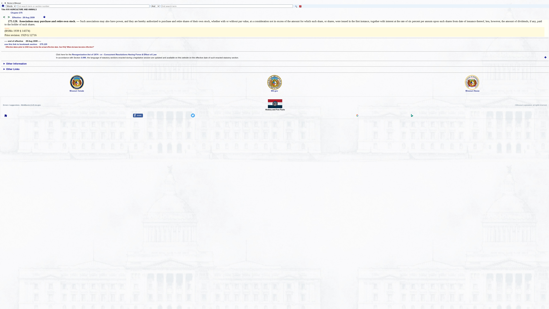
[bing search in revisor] (412, 116)
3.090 (83, 58)
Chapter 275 (16, 13)
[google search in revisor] (357, 116)
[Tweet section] (193, 117)
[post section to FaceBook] (138, 117)
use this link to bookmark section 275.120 (25, 44)
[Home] (3, 5)
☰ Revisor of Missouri (12, 3)
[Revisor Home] (5, 116)
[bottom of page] (44, 17)
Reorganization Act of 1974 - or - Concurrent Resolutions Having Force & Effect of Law (114, 54)
